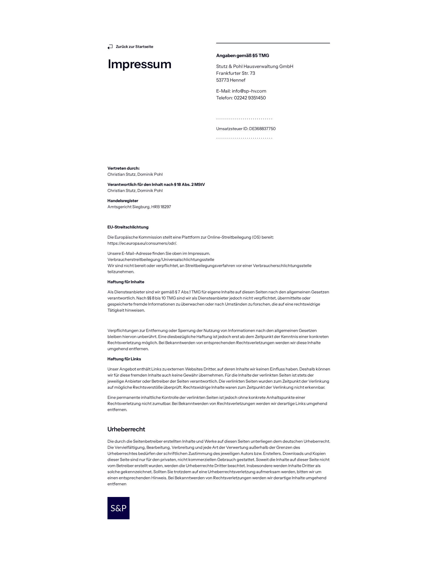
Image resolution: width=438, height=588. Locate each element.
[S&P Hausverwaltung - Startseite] (118, 508)
